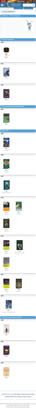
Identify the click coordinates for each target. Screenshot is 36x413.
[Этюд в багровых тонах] (6, 249)
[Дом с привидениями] (6, 287)
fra (10, 394)
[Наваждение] (6, 146)
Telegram (19, 396)
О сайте (4, 394)
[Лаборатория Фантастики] (8, 5)
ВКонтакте (13, 396)
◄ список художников (8, 11)
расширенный (28, 8)
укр (12, 394)
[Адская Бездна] (7, 189)
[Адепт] (6, 333)
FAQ (23, 394)
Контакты (27, 394)
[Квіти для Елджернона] (6, 376)
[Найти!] (33, 5)
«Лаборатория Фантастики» (22, 407)
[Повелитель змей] (6, 55)
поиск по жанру (18, 8)
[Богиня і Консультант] (6, 168)
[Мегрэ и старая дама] (6, 266)
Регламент (18, 394)
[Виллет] (6, 227)
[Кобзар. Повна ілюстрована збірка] (19, 288)
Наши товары (27, 396)
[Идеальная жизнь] (19, 210)
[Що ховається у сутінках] (9, 308)
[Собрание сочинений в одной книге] (6, 97)
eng (8, 394)
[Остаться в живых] (6, 76)
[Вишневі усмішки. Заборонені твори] (6, 354)
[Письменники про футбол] (6, 122)
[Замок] (6, 210)
